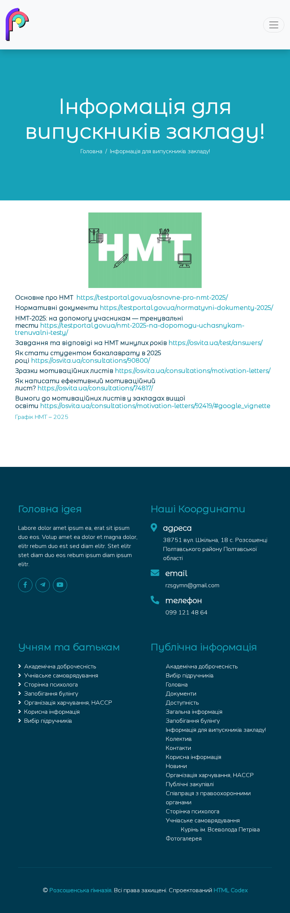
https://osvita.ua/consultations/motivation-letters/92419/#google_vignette (155, 406)
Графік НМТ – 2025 (41, 417)
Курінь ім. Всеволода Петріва (220, 829)
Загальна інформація (194, 712)
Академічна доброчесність (60, 666)
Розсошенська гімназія (80, 890)
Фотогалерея (184, 838)
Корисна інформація (52, 712)
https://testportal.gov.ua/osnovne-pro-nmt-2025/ (152, 297)
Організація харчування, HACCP (68, 703)
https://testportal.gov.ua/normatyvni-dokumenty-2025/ (186, 307)
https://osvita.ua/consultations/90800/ (90, 360)
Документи (181, 694)
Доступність (182, 703)
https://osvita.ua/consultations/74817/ (95, 388)
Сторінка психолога (51, 685)
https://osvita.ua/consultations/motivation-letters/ (192, 370)
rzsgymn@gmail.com (192, 585)
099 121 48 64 (186, 612)
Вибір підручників (48, 721)
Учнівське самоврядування (61, 675)
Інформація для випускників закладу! (216, 730)
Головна (91, 151)
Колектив (179, 739)
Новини (176, 766)
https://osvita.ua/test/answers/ (215, 342)
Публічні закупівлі (190, 784)
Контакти (178, 748)
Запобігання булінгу (51, 694)
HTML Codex (231, 890)
